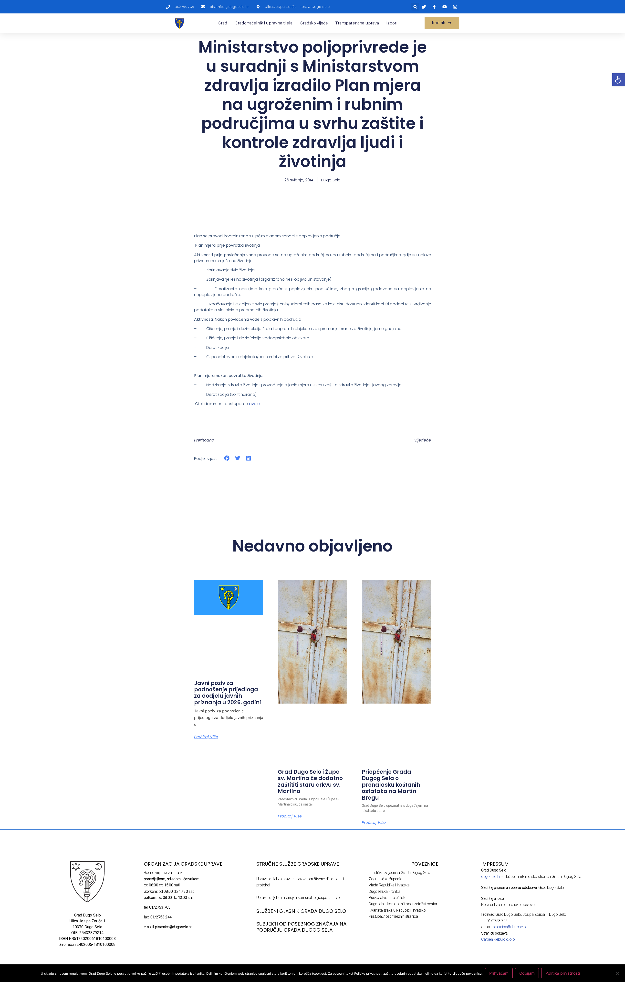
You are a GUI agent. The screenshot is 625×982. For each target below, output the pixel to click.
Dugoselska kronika (384, 891)
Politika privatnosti (562, 973)
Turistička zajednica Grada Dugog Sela (399, 872)
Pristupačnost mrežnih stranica (393, 916)
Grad (222, 23)
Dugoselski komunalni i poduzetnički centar (403, 904)
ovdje (254, 404)
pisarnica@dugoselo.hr (511, 927)
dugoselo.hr (490, 876)
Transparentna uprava (357, 23)
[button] (415, 7)
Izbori (391, 23)
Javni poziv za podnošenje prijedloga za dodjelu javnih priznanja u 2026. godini (227, 692)
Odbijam (527, 973)
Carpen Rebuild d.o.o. (498, 939)
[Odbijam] (617, 973)
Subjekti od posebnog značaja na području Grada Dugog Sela (301, 926)
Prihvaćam (499, 973)
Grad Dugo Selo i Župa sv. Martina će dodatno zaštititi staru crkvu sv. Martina (310, 781)
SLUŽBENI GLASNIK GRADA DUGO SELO (301, 911)
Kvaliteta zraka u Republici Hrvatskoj (397, 910)
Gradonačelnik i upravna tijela (263, 23)
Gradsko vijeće (314, 23)
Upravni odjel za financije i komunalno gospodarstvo (298, 897)
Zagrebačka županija (385, 879)
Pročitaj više (206, 737)
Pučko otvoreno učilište (387, 897)
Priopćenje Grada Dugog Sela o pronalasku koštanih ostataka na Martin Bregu (391, 785)
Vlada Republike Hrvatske (389, 885)
